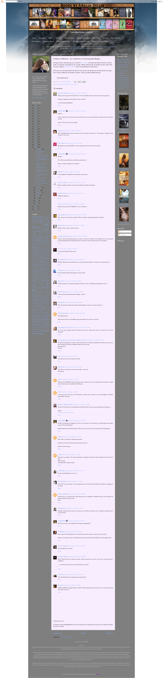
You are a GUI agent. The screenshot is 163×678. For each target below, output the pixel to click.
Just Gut (41, 279)
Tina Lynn (61, 131)
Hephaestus (46, 271)
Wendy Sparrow (62, 225)
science (43, 309)
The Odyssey (40, 317)
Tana (59, 379)
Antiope (40, 229)
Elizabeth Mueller (63, 557)
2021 (36, 116)
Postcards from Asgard (83, 38)
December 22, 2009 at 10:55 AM (72, 437)
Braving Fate (39, 242)
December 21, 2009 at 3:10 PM (76, 259)
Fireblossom (61, 532)
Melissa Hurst (62, 302)
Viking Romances (36, 329)
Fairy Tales (37, 258)
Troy (47, 326)
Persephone (42, 297)
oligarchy (43, 294)
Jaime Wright (61, 193)
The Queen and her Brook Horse (40, 318)
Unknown (60, 437)
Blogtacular (42, 38)
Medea (43, 282)
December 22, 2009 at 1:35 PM (74, 481)
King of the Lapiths (39, 280)
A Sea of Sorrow (39, 219)
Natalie (60, 172)
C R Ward (60, 270)
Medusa (47, 282)
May (37, 203)
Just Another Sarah (63, 215)
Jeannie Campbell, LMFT (65, 404)
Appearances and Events (41, 231)
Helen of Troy (40, 271)
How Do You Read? (41, 178)
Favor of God (36, 262)
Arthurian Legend (37, 234)
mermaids (41, 284)
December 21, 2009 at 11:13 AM (70, 172)
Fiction (64, 84)
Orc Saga (58, 38)
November (39, 188)
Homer (42, 275)
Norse (68, 84)
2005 (36, 209)
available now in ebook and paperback (106, 46)
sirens (42, 312)
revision (39, 305)
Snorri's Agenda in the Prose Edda (123, 87)
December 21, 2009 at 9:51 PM (69, 356)
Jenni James (61, 367)
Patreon (37, 297)
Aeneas (37, 222)
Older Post (109, 633)
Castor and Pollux (37, 245)
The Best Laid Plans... (41, 167)
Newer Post (57, 633)
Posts (121, 231)
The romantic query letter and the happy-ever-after (72, 340)
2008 (36, 206)
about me (42, 221)
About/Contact (36, 41)
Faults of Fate (46, 260)
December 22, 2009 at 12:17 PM (72, 454)
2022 (36, 113)
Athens (38, 236)
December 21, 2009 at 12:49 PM (75, 225)
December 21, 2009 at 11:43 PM (81, 404)
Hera (33, 273)
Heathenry (46, 268)
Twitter (34, 97)
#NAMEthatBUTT (38, 217)
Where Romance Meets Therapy (66, 412)
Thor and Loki (121, 73)
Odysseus (42, 292)
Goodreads (43, 97)
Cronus (38, 251)
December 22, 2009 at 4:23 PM (74, 508)
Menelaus (34, 284)
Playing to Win (40, 301)
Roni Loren (61, 281)
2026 (36, 105)
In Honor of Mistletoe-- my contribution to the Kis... (42, 159)
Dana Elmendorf (62, 259)
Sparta (33, 314)
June (37, 200)
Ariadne (34, 233)
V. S (59, 249)
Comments (123, 235)
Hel (38, 269)
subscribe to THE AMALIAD (77, 48)
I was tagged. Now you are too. (41, 174)
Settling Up (42, 310)
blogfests (59, 84)
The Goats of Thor (122, 75)
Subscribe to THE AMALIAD (111, 38)
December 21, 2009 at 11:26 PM (69, 392)
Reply (59, 105)
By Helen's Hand (45, 243)
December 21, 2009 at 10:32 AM (76, 154)
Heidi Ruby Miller (63, 313)
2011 (36, 142)
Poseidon (46, 301)
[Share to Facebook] (83, 82)
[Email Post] (74, 81)
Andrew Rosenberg (63, 494)
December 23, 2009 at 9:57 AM (75, 574)
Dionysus (38, 255)
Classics (35, 247)
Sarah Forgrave (62, 471)
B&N (126, 149)
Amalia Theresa (45, 227)
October (38, 190)
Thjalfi (42, 324)
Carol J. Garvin (62, 204)
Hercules (42, 273)
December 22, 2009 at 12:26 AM (76, 420)
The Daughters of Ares (123, 82)
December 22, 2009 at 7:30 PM (73, 531)
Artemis (47, 233)
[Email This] (78, 82)
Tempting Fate (39, 316)
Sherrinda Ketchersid (64, 236)
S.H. (59, 392)
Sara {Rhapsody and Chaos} (66, 327)
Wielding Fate (45, 329)
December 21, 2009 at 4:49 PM (75, 292)
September (39, 193)
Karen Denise (61, 143)
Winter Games (35, 331)
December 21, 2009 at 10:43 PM (73, 367)
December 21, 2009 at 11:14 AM (76, 182)
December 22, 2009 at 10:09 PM (76, 556)
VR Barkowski (62, 508)
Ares (48, 231)
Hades (36, 268)
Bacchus (42, 236)
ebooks (42, 255)
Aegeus (33, 222)
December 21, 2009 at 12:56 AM (76, 111)
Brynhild (39, 243)
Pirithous (35, 299)
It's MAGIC (35, 278)
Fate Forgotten (45, 259)
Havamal (41, 268)
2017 (36, 126)
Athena (34, 236)
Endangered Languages (42, 155)
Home (34, 38)
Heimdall (34, 269)
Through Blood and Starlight (39, 325)
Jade (59, 356)
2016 (36, 129)
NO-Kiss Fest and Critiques (40, 152)
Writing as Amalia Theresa (100, 41)
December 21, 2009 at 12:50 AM (78, 93)
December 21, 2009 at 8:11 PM (95, 340)
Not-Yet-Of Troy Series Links (42, 183)
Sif (36, 312)
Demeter (34, 255)
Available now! (124, 169)
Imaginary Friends (48, 41)
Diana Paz (60, 585)
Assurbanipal (46, 234)
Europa (40, 257)
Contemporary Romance (38, 249)
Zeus (43, 334)
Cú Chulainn (45, 251)
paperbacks (46, 296)
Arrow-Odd (40, 233)
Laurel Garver (62, 574)
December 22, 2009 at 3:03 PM (77, 494)
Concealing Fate (45, 248)
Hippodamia (35, 275)
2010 (36, 144)
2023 (36, 111)
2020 (36, 118)
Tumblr (38, 97)
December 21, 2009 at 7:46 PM (82, 327)
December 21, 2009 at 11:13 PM (69, 379)
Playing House (41, 299)
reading (34, 305)
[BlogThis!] (80, 82)
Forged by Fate (40, 264)
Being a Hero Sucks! (122, 65)
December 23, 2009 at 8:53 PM (72, 585)
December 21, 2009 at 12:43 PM (77, 215)
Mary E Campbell (63, 546)
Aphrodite (46, 229)
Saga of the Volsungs (40, 307)
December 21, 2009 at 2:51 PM (69, 249)
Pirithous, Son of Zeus (123, 84)
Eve (43, 257)
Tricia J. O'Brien (62, 182)
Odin (38, 292)
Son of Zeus (96, 38)
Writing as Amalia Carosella (81, 41)
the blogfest (84, 63)
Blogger (98, 674)
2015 (36, 131)
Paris (33, 297)
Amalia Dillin (61, 111)
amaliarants (34, 229)
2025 (36, 108)
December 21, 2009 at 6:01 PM (77, 313)
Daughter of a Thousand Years (40, 253)
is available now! (76, 46)
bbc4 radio (34, 238)
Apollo (33, 231)
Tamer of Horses (40, 314)
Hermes (47, 273)
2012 (36, 139)
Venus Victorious (39, 327)
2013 (36, 136)
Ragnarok (47, 303)
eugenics (36, 257)
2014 (36, 134)
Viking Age (46, 327)
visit (59, 564)
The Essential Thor (122, 71)
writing (76, 84)
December (39, 149)
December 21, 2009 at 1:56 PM (79, 236)
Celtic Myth (46, 245)
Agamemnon (35, 225)
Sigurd (38, 312)
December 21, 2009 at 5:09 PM (74, 302)
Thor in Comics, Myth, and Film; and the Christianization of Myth (123, 60)
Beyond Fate (41, 238)
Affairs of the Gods (44, 222)
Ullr (33, 327)
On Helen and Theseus (123, 77)
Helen (41, 270)
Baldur (47, 236)
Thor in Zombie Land (63, 41)
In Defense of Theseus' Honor (123, 67)
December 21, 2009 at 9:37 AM (74, 143)
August (38, 195)
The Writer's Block (69, 67)
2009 (36, 147)
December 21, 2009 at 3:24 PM (72, 270)
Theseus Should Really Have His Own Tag (40, 321)
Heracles (37, 273)
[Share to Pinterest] (85, 82)
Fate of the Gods (69, 38)
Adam (47, 221)
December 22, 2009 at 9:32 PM (76, 546)
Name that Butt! (43, 288)
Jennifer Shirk (62, 292)
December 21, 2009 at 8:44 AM (72, 130)
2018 (36, 124)
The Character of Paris (123, 80)
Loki (39, 282)
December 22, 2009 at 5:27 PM (76, 521)
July (37, 198)
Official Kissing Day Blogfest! (41, 164)
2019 (36, 121)
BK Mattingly (62, 481)
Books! (51, 38)
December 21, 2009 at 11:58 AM (75, 204)
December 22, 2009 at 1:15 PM (75, 470)
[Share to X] (82, 82)
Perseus (47, 297)
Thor (72, 84)
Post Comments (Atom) (66, 637)
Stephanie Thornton (63, 93)
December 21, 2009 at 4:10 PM (73, 281)
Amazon (124, 111)
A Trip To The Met (40, 180)
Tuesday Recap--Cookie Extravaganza (42, 170)
